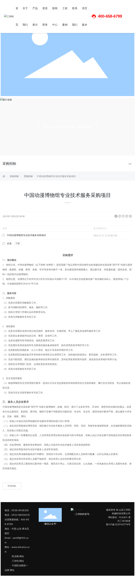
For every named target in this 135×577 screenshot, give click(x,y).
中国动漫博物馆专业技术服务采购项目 (26, 235)
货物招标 (28, 176)
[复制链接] (130, 216)
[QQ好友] (123, 216)
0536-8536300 (20, 510)
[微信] (119, 216)
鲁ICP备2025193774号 (118, 524)
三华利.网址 (18, 560)
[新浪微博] (115, 216)
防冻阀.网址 (18, 556)
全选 (9, 243)
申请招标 (12, 486)
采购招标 (14, 176)
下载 (87, 235)
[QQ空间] (126, 216)
